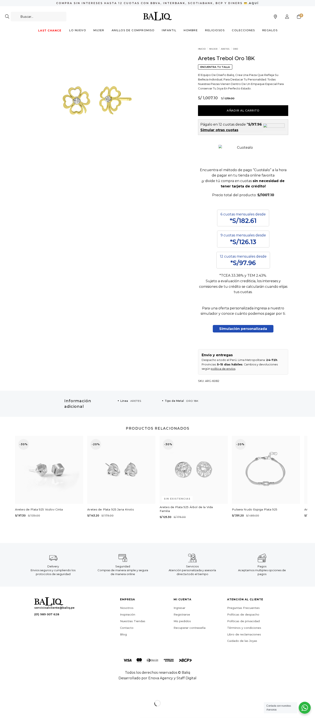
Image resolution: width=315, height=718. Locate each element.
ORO (235, 49)
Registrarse (182, 614)
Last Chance (50, 30)
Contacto (127, 627)
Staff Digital (186, 678)
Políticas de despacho (243, 614)
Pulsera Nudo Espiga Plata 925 (254, 509)
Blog (123, 634)
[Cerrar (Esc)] (4, 692)
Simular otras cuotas (219, 130)
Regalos (270, 30)
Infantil (169, 30)
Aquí (254, 3)
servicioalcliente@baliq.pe (54, 607)
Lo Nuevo (77, 30)
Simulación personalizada (243, 329)
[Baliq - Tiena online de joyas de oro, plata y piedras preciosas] (157, 16)
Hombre (191, 30)
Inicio (202, 49)
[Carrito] (299, 16)
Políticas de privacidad (243, 621)
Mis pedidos (182, 621)
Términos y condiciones (244, 627)
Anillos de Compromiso (133, 30)
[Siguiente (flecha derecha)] (17, 710)
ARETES (225, 49)
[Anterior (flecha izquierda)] (4, 710)
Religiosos (215, 30)
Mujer (98, 30)
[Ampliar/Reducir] (17, 692)
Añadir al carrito (243, 110)
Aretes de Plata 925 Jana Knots (110, 509)
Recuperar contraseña (190, 627)
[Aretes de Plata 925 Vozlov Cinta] (49, 470)
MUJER (213, 49)
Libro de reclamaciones (244, 634)
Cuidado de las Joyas (242, 640)
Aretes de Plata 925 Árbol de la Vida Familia (186, 509)
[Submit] (7, 16)
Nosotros (127, 608)
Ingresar (179, 608)
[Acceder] (287, 16)
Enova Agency (160, 678)
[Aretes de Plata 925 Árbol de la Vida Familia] (194, 470)
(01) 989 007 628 (46, 614)
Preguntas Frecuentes (243, 608)
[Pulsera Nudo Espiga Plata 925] (266, 470)
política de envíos (223, 368)
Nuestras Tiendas (132, 621)
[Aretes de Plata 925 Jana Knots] (121, 470)
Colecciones (243, 30)
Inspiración (127, 614)
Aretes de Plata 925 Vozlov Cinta (39, 509)
